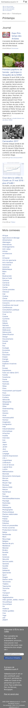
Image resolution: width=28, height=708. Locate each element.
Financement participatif (11, 391)
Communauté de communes (13, 301)
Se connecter (7, 705)
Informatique (7, 431)
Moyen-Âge (6, 483)
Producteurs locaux (9, 530)
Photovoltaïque (8, 512)
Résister (5, 548)
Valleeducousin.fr (9, 2)
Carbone (5, 280)
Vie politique (7, 602)
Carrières (5, 285)
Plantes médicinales (10, 514)
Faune (4, 379)
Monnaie (5, 474)
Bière (4, 271)
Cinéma (5, 296)
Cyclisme (5, 319)
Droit (4, 343)
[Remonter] (24, 1)
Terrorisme (6, 582)
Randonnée (6, 534)
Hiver (4, 415)
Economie (6, 350)
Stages (5, 577)
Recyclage (6, 539)
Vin (3, 606)
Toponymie (6, 586)
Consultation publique (10, 310)
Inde (4, 427)
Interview (6, 438)
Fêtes (4, 386)
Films (4, 388)
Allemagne (6, 242)
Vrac (4, 613)
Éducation (6, 355)
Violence (5, 609)
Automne (5, 267)
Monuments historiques (11, 476)
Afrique (5, 235)
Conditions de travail (10, 305)
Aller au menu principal (8, 6)
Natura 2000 (7, 487)
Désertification (8, 334)
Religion (5, 541)
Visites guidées (8, 611)
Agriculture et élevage (10, 238)
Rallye (4, 532)
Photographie (7, 510)
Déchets (5, 325)
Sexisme (5, 564)
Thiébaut (13, 222)
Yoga (4, 615)
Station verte (7, 579)
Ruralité (5, 552)
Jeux (4, 449)
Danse (4, 321)
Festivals (5, 384)
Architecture (7, 253)
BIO (3, 274)
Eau (3, 346)
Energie (5, 359)
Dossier (5, 341)
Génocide (6, 400)
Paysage (5, 501)
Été (3, 366)
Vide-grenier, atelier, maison (13, 600)
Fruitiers (5, 397)
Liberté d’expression (10, 456)
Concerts (5, 303)
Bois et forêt (7, 278)
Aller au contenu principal (8, 7)
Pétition (5, 505)
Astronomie (6, 265)
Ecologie (5, 348)
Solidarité (6, 570)
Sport (4, 575)
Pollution (5, 523)
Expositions (6, 370)
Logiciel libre (7, 467)
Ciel (3, 294)
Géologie (5, 404)
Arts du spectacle (9, 260)
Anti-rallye (6, 249)
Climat (4, 298)
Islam (4, 442)
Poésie (4, 519)
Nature (5, 489)
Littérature (6, 462)
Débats (5, 323)
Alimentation (7, 240)
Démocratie (6, 332)
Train (4, 591)
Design (5, 337)
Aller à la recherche (7, 10)
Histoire (5, 413)
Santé (4, 555)
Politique (5, 521)
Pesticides (6, 503)
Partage (5, 496)
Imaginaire (6, 422)
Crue (4, 314)
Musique (5, 485)
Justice (5, 451)
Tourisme (5, 588)
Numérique (6, 492)
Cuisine (5, 316)
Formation (6, 395)
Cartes (5, 287)
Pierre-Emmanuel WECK (16, 157)
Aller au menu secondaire (8, 9)
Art (3, 256)
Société (5, 566)
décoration (6, 328)
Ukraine (5, 595)
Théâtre (5, 584)
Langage (5, 454)
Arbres (5, 251)
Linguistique (7, 460)
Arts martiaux (7, 262)
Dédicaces (6, 330)
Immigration (7, 424)
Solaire (5, 568)
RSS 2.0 (15, 705)
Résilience (6, 546)
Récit (4, 537)
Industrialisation (8, 429)
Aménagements (8, 247)
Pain (4, 494)
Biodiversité (7, 276)
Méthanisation (7, 472)
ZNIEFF (5, 620)
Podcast (5, 516)
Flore (4, 393)
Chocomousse (14, 48)
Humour (5, 420)
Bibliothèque (7, 269)
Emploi (4, 357)
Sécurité (5, 559)
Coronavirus (7, 312)
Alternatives (7, 245)
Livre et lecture (8, 465)
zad (3, 618)
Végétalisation (7, 597)
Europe (5, 368)
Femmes (5, 382)
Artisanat (5, 258)
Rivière (5, 550)
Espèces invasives (9, 364)
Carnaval (5, 283)
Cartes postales (8, 289)
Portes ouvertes (8, 528)
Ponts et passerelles (10, 525)
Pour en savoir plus (11, 694)
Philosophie (6, 507)
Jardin (4, 447)
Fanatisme (6, 377)
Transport (6, 593)
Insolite (5, 436)
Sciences (5, 557)
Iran (3, 440)
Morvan (5, 478)
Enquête (5, 361)
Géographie (6, 402)
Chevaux (5, 292)
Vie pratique (7, 604)
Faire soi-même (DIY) (10, 373)
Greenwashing (7, 409)
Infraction (6, 433)
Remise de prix (8, 543)
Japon (4, 444)
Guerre (5, 411)
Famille (5, 375)
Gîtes (4, 406)
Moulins (5, 480)
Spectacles (6, 573)
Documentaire (7, 339)
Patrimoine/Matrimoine (11, 498)
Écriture (5, 352)
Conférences (7, 307)
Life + (4, 458)
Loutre (4, 469)
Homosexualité (8, 418)
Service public (7, 561)
